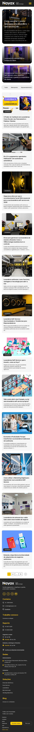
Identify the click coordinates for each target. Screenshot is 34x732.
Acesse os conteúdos (9, 701)
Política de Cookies (8, 713)
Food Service (6, 685)
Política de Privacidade (9, 711)
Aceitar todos (16, 723)
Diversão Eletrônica (8, 682)
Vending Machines (8, 692)
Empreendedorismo (26, 87)
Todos (6, 87)
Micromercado (7, 690)
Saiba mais (5, 729)
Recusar (27, 723)
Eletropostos (14, 87)
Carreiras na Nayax (8, 618)
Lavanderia (6, 687)
